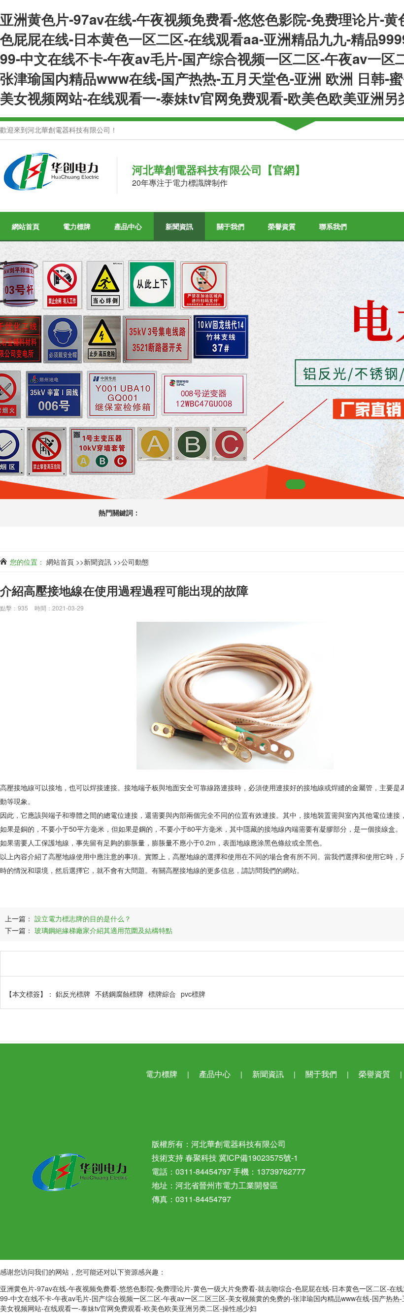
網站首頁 (25, 226)
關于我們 (230, 226)
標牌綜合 (162, 994)
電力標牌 (77, 226)
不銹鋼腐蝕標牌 (119, 994)
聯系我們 (333, 226)
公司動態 (135, 562)
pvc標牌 (193, 994)
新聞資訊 (179, 226)
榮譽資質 (282, 226)
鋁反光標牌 (73, 994)
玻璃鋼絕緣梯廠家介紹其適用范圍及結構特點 (103, 930)
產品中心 (128, 226)
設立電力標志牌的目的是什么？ (82, 918)
